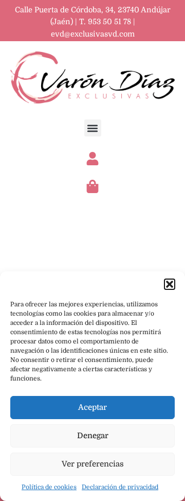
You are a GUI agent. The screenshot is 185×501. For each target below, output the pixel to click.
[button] (169, 284)
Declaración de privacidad (120, 487)
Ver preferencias (93, 464)
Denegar (92, 435)
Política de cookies (49, 487)
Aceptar (92, 407)
